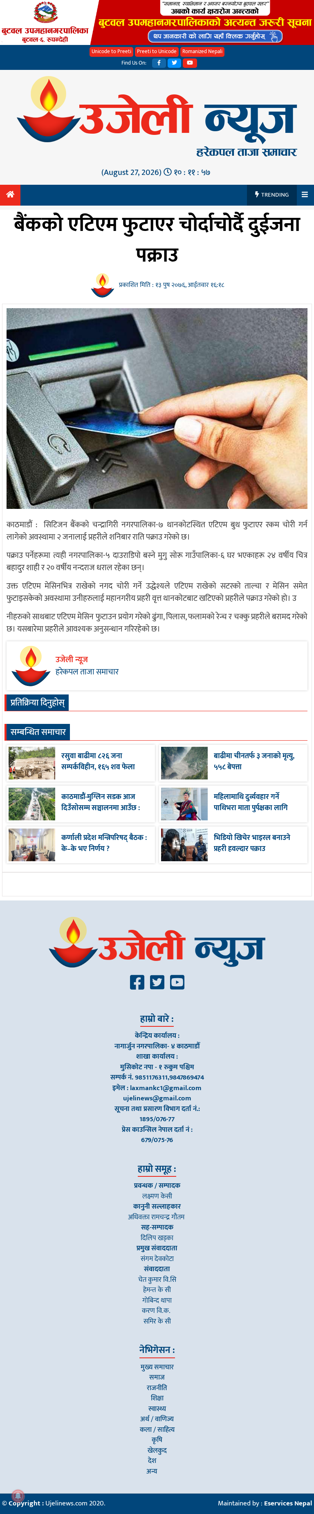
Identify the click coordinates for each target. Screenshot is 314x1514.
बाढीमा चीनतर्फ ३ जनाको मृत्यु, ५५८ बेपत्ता (254, 761)
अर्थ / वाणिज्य (157, 1419)
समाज (157, 1377)
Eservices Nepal (288, 1503)
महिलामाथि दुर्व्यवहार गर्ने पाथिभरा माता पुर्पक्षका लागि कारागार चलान (251, 808)
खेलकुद (157, 1450)
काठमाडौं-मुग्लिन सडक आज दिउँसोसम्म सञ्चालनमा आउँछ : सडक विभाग (100, 808)
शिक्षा (157, 1398)
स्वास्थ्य (157, 1409)
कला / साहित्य (157, 1430)
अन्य (151, 1471)
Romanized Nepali (202, 51)
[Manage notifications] (18, 1496)
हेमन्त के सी (157, 1290)
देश (152, 1461)
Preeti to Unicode (157, 51)
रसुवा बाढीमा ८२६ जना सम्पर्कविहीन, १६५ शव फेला (98, 761)
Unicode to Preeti (111, 51)
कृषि (157, 1440)
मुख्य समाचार (157, 1367)
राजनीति (157, 1388)
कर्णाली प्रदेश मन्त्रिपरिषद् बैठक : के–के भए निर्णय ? (104, 843)
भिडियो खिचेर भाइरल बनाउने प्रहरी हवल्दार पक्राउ (252, 843)
